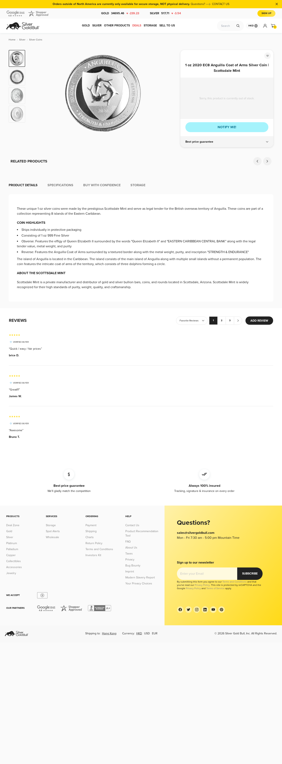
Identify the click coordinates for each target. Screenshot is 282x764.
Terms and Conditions (99, 549)
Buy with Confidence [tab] (102, 185)
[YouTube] (213, 609)
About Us (131, 547)
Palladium (12, 549)
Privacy (129, 559)
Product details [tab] (23, 185)
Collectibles (13, 561)
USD (147, 633)
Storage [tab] (137, 185)
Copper (11, 555)
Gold (120, 13)
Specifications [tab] (60, 185)
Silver (165, 13)
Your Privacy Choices (138, 583)
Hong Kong (109, 633)
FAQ (128, 541)
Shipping (91, 531)
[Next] (171, 93)
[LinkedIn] (205, 609)
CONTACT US (220, 4)
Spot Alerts (53, 531)
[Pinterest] (221, 609)
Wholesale (52, 537)
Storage (51, 525)
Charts (89, 537)
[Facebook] (180, 609)
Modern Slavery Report (140, 577)
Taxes (129, 553)
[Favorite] (267, 55)
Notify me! (227, 127)
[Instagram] (196, 609)
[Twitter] (188, 609)
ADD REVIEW (259, 320)
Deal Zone (12, 525)
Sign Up (266, 13)
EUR (155, 633)
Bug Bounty (132, 565)
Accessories (14, 567)
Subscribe (250, 573)
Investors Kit (93, 555)
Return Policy (93, 543)
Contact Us (132, 525)
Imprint (129, 571)
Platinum (11, 543)
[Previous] (35, 93)
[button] (226, 142)
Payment (90, 525)
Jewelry (11, 573)
